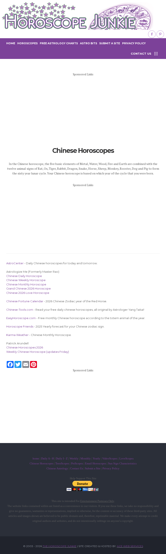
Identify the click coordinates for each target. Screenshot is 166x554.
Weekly (74, 458)
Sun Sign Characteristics (122, 463)
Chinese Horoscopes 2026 (24, 347)
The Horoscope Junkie (60, 546)
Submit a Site (93, 468)
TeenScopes (62, 463)
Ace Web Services (130, 546)
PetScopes (77, 463)
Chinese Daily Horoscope (24, 276)
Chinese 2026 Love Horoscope (27, 292)
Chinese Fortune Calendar (24, 301)
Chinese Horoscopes (41, 463)
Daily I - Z (62, 458)
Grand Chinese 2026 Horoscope (28, 288)
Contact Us (76, 468)
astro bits (88, 43)
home (10, 43)
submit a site (109, 43)
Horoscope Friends (19, 326)
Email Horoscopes (95, 463)
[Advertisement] (83, 110)
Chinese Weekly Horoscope (26, 280)
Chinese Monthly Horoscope (26, 284)
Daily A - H (47, 458)
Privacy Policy (134, 43)
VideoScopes (109, 458)
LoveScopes (126, 458)
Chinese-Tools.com (19, 309)
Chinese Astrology (57, 468)
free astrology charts (59, 43)
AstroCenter (15, 263)
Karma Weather (17, 335)
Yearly (96, 458)
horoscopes (27, 43)
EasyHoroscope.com (21, 318)
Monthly (85, 458)
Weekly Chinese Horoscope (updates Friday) (37, 351)
